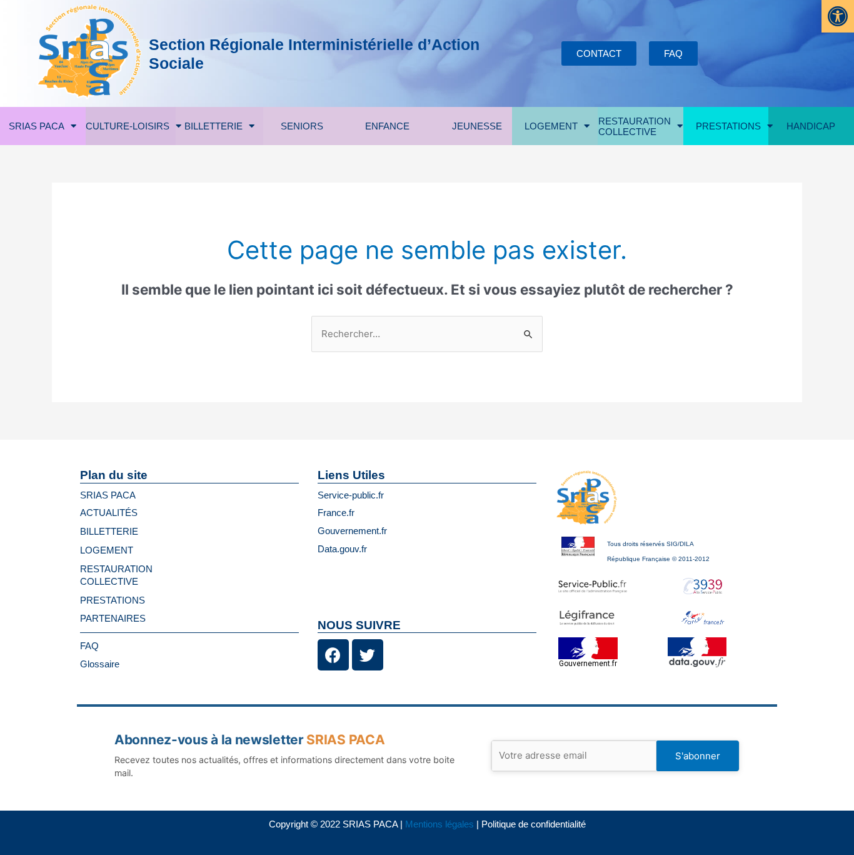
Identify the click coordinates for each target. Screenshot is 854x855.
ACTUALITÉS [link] (109, 512)
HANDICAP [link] (810, 126)
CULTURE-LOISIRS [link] (127, 126)
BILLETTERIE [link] (213, 126)
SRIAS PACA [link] (36, 126)
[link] (837, 16)
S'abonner (697, 756)
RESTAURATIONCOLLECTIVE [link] (634, 126)
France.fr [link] (336, 512)
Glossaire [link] (99, 664)
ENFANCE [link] (387, 126)
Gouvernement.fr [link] (352, 530)
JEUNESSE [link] (477, 126)
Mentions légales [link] (439, 824)
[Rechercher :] (427, 334)
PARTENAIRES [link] (113, 618)
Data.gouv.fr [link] (342, 549)
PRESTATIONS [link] (728, 126)
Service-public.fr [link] (351, 495)
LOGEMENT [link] (551, 126)
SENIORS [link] (302, 126)
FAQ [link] (89, 645)
